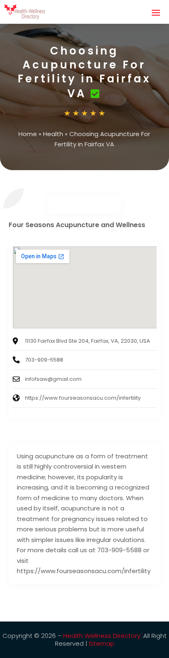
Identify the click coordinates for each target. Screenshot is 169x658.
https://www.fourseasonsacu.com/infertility (83, 398)
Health (53, 134)
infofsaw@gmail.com (53, 379)
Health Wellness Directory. (102, 635)
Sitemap (101, 643)
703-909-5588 (44, 360)
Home (27, 134)
